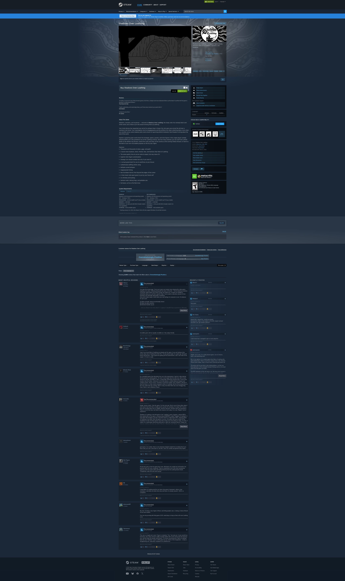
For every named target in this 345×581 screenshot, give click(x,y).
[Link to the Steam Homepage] (125, 6)
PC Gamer (121, 113)
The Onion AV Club (123, 104)
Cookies (197, 573)
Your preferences (222, 249)
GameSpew (122, 108)
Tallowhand (126, 528)
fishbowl (125, 326)
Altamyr (125, 283)
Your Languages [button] (128, 270)
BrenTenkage (126, 345)
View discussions (197, 160)
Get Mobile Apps (214, 567)
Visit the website (197, 153)
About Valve (186, 564)
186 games (125, 284)
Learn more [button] (220, 124)
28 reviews (125, 286)
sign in (216, 1)
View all (224, 231)
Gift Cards (170, 576)
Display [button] (172, 265)
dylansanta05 (127, 504)
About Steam (171, 564)
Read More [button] (184, 310)
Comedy (216, 71)
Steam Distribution (172, 573)
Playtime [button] (164, 265)
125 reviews (126, 349)
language (222, 1)
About (155, 5)
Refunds (197, 576)
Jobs (184, 567)
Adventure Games (129, 21)
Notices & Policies (200, 570)
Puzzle (211, 71)
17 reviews (125, 371)
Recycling (185, 573)
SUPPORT (163, 5)
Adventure (195, 71)
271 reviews (126, 530)
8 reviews (125, 400)
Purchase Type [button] (134, 265)
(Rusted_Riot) (127, 370)
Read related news (197, 157)
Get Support (213, 570)
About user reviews (212, 249)
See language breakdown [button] (199, 249)
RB (124, 483)
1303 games (126, 347)
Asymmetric (208, 59)
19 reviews (125, 328)
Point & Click (205, 71)
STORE (139, 5)
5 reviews (125, 506)
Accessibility (198, 567)
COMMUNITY (147, 5)
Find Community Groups (199, 162)
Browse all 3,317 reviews (154, 554)
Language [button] (144, 265)
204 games (125, 461)
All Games (121, 21)
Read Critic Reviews (206, 177)
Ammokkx (126, 399)
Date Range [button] (154, 265)
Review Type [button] (122, 265)
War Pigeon (126, 460)
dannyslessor (127, 440)
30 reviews (125, 484)
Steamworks (171, 570)
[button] (121, 11)
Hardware (185, 570)
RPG (200, 71)
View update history (198, 155)
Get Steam (213, 564)
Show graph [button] (221, 265)
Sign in (121, 78)
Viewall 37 (221, 134)
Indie (203, 144)
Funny (220, 71)
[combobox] (204, 11)
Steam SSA (171, 567)
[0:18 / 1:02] (155, 46)
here (148, 236)
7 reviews (125, 442)
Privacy (197, 564)
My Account (213, 573)
